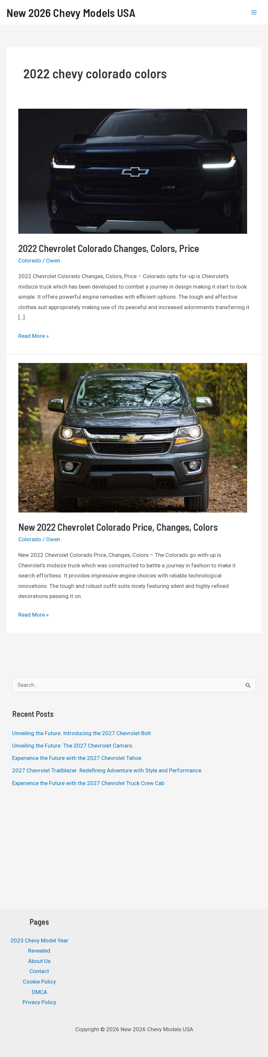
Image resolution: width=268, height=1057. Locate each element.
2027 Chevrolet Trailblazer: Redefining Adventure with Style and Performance (106, 770)
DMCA (39, 992)
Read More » (33, 336)
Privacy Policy (39, 1002)
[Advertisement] (134, 849)
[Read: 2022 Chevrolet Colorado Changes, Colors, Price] (132, 170)
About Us (39, 961)
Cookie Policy (39, 981)
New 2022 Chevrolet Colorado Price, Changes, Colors (118, 527)
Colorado (29, 260)
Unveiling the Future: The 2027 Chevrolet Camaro (72, 745)
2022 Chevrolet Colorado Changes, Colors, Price (108, 248)
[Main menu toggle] (254, 12)
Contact (39, 971)
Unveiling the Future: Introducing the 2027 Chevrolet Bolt (81, 733)
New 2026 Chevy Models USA (71, 12)
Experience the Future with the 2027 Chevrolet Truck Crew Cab (88, 783)
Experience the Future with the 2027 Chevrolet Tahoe (76, 758)
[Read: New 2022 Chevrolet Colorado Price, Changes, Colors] (132, 437)
